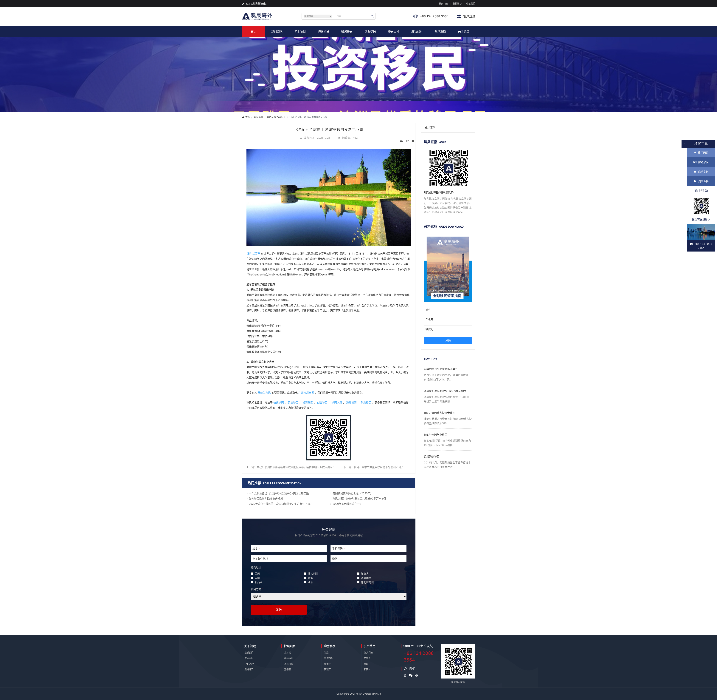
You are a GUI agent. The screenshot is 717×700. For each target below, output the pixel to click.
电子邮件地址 (260, 558)
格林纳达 (288, 658)
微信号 (429, 329)
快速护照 (278, 402)
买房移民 (293, 402)
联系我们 (470, 3)
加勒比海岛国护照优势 (439, 192)
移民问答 (443, 3)
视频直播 (440, 31)
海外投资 (351, 402)
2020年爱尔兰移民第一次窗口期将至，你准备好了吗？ (281, 503)
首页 (253, 31)
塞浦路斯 (328, 658)
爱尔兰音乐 (253, 253)
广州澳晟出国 (306, 392)
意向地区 (257, 567)
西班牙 (327, 669)
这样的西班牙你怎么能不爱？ (441, 369)
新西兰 (367, 669)
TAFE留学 (249, 663)
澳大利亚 (368, 652)
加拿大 (367, 658)
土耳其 (287, 652)
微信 (334, 558)
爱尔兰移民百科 (275, 117)
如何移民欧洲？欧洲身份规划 (266, 498)
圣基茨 (287, 669)
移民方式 (257, 589)
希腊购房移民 (432, 456)
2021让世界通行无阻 (256, 3)
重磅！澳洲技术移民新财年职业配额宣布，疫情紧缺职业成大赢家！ (296, 467)
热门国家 (277, 31)
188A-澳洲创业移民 (435, 434)
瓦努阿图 (288, 663)
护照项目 (300, 31)
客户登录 (468, 16)
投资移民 (347, 31)
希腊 (326, 652)
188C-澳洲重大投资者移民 (439, 412)
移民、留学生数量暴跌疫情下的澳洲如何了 (378, 467)
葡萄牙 (327, 663)
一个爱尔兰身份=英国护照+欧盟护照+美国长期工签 (279, 493)
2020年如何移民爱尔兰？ (347, 503)
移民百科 (393, 31)
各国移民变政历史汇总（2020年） (353, 493)
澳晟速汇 (248, 669)
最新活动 (457, 3)
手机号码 (338, 548)
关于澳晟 (463, 31)
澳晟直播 (703, 181)
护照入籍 (337, 402)
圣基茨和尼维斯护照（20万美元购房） (446, 390)
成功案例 (417, 31)
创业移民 (370, 31)
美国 (366, 663)
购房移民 (323, 31)
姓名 (256, 548)
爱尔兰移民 (264, 392)
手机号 (429, 319)
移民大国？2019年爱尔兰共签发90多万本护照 (360, 498)
